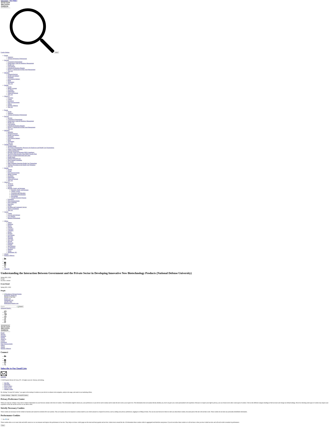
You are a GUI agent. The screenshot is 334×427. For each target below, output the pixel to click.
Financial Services (13, 74)
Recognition (14, 196)
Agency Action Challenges (15, 149)
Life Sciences (11, 66)
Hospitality (11, 77)
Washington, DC (12, 252)
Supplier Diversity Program (18, 198)
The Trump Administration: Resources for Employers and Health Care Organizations (31, 147)
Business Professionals (14, 218)
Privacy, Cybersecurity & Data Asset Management (21, 69)
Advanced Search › (6, 308)
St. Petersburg (11, 247)
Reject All (14, 395)
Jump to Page (4, 0)
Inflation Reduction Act (14, 158)
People (6, 55)
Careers (10, 99)
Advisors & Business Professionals (17, 58)
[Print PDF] (5, 319)
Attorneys (10, 57)
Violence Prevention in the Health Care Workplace (21, 165)
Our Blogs (10, 90)
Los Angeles (11, 235)
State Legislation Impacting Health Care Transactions (22, 163)
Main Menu (13, 0)
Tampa (9, 251)
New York (10, 240)
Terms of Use (8, 387)
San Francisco (11, 246)
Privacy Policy (8, 386)
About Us (7, 96)
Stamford (10, 249)
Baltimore (10, 224)
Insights (6, 85)
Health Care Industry (13, 76)
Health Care (11, 65)
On (4, 419)
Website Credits (8, 389)
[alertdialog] (167, 412)
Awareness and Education (18, 193)
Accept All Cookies (23, 395)
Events (9, 87)
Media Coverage (12, 88)
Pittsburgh (10, 243)
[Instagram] (5, 265)
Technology (11, 82)
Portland (10, 244)
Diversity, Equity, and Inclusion (16, 188)
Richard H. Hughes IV (10, 295)
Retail (9, 80)
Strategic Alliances (13, 105)
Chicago (10, 227)
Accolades (10, 185)
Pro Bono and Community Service (17, 207)
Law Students (11, 216)
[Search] (32, 52)
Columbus (10, 230)
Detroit (9, 232)
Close (2, 425)
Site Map (6, 383)
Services (6, 60)
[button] (5, 312)
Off (8, 419)
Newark (10, 241)
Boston (10, 225)
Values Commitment (13, 208)
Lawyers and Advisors (14, 215)
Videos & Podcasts (13, 93)
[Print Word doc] (5, 322)
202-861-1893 (8, 302)
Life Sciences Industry (14, 79)
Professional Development (18, 194)
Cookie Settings (5, 52)
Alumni (6, 254)
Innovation (11, 204)
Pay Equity (11, 162)
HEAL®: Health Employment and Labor (19, 155)
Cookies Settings (5, 395)
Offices (10, 104)
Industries (6, 72)
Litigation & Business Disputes (16, 68)
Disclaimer (7, 384)
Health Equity (11, 157)
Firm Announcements (13, 102)
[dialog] (167, 393)
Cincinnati (10, 229)
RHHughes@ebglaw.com (11, 303)
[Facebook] (5, 263)
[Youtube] (5, 261)
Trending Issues (8, 144)
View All (10, 71)
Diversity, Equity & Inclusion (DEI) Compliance (21, 152)
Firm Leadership (12, 202)
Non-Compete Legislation (15, 160)
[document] (167, 412)
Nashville (10, 238)
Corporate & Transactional (15, 62)
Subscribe (7, 269)
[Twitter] (5, 267)
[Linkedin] (5, 259)
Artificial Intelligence (13, 151)
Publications (11, 91)
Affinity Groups (15, 191)
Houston (10, 233)
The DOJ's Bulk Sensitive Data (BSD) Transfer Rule (22, 154)
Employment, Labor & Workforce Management (21, 63)
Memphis (10, 236)
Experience (11, 101)
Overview (10, 98)
